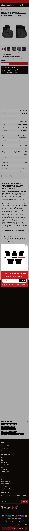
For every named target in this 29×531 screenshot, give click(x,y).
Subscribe (23, 280)
